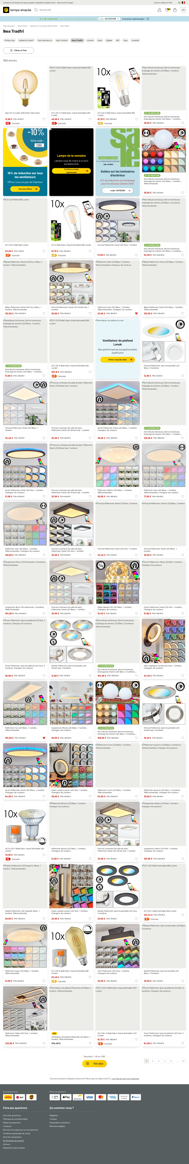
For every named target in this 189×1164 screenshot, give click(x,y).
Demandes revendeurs (60, 1122)
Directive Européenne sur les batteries (20, 1129)
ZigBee (109, 40)
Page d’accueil (9, 26)
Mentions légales (57, 1126)
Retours (6, 1144)
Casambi (135, 40)
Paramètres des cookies (14, 1148)
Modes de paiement (12, 1122)
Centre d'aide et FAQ (163, 2)
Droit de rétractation (12, 1137)
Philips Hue (10, 40)
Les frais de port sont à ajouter (125, 1078)
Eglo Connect (62, 40)
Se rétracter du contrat (13, 1140)
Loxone (90, 40)
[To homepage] (17, 10)
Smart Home (22, 26)
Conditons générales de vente (16, 1133)
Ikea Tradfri (64, 26)
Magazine (54, 1115)
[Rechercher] (35, 9)
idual (100, 40)
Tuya (125, 40)
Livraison (7, 1126)
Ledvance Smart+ (26, 40)
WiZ (117, 40)
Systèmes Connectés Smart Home (43, 26)
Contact (53, 1119)
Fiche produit (16, 123)
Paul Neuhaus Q (45, 40)
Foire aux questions (12, 1115)
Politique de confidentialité (15, 1119)
